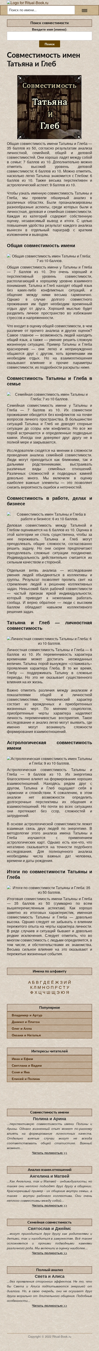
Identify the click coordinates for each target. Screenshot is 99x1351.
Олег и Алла (22, 1028)
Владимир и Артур (27, 1015)
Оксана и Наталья (26, 1035)
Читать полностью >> (49, 1152)
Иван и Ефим (22, 1058)
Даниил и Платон (26, 1021)
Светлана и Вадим (27, 1065)
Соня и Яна (21, 1072)
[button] (83, 10)
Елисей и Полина (26, 1078)
